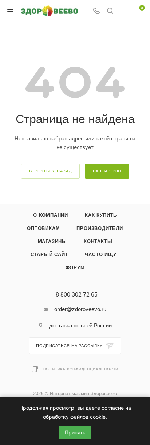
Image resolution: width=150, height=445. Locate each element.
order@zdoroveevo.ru (80, 309)
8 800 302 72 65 (77, 295)
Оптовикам (43, 228)
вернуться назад (50, 171)
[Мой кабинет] (124, 11)
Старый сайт (49, 254)
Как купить (101, 215)
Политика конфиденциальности (81, 369)
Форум (75, 267)
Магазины (52, 241)
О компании (50, 215)
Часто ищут (102, 254)
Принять (75, 432)
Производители (99, 228)
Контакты (98, 241)
